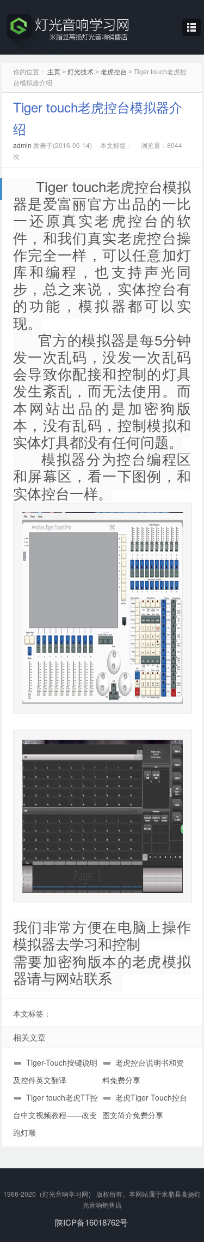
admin (22, 145)
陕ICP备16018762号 (91, 1222)
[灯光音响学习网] (102, 32)
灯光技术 (80, 72)
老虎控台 (114, 72)
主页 (53, 72)
